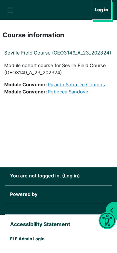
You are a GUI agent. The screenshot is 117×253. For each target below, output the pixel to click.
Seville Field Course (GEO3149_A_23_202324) (57, 53)
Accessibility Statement (40, 224)
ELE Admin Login (27, 238)
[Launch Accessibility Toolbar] (107, 221)
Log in (101, 10)
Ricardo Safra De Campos (76, 85)
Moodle (47, 194)
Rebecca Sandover (69, 92)
